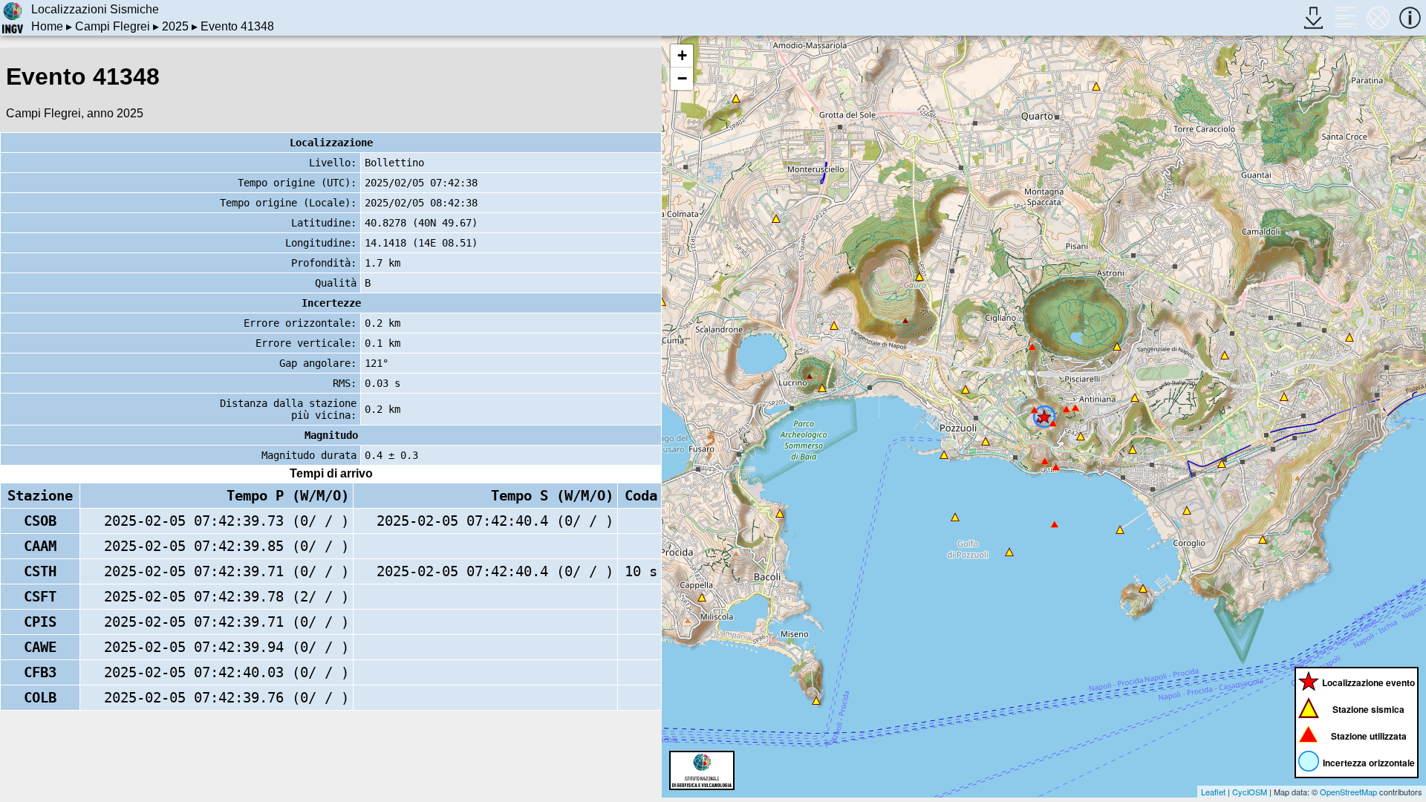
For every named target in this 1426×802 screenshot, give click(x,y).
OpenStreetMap (1348, 792)
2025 (175, 26)
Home (47, 26)
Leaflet (1213, 792)
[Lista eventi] (1345, 17)
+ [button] (682, 55)
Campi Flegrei (112, 26)
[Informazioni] (1410, 17)
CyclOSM (1249, 792)
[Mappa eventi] (1378, 17)
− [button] (682, 78)
